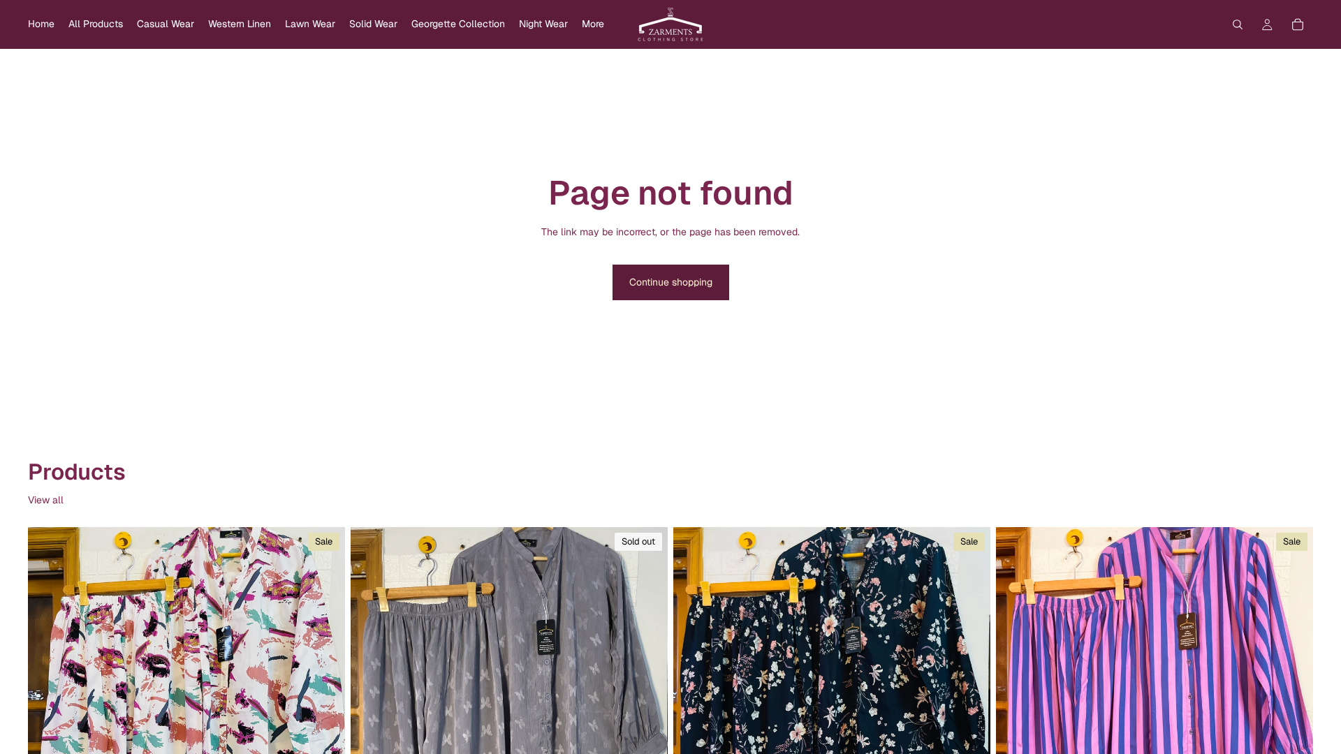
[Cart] (1297, 24)
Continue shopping (670, 282)
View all (46, 500)
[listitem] (593, 24)
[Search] (1237, 24)
